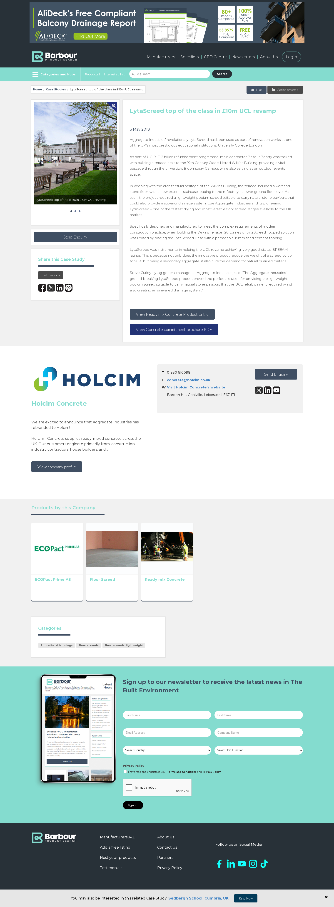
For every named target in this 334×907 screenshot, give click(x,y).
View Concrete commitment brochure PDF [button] (174, 329)
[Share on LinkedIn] (60, 288)
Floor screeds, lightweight (124, 645)
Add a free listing (115, 847)
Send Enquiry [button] (75, 236)
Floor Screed (102, 579)
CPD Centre (215, 57)
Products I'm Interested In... (105, 74)
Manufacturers (161, 57)
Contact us (167, 847)
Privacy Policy (133, 766)
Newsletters (243, 57)
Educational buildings (57, 645)
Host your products (118, 857)
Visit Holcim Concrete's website (196, 387)
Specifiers (189, 57)
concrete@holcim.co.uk (188, 380)
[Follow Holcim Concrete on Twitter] (259, 390)
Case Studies (56, 89)
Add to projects (287, 90)
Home (37, 89)
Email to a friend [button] (50, 275)
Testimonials (111, 868)
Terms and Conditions (182, 771)
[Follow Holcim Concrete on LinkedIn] (268, 390)
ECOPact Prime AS (53, 579)
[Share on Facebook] (42, 288)
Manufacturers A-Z (117, 837)
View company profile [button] (56, 466)
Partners (165, 857)
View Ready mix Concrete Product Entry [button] (172, 314)
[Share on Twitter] (51, 288)
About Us (269, 57)
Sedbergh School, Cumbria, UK (198, 898)
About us (165, 837)
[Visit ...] (57, 548)
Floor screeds (89, 645)
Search (222, 74)
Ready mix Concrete (165, 579)
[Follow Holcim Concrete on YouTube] (277, 390)
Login (291, 57)
